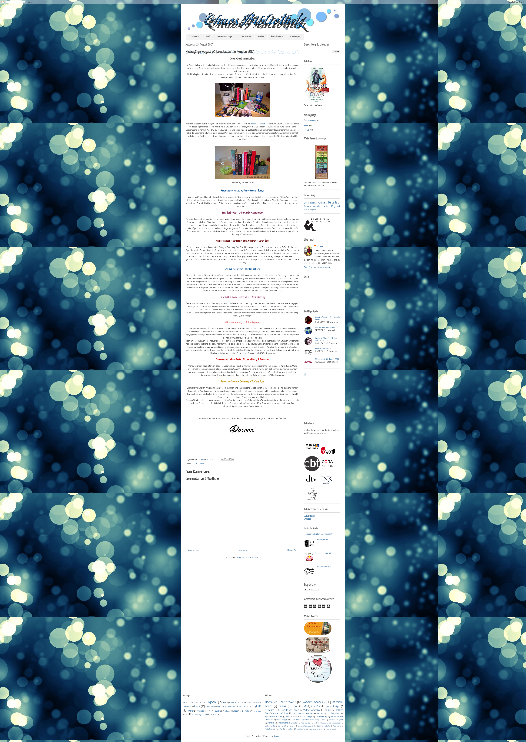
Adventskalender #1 (323, 349)
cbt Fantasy (196, 715)
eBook (306, 130)
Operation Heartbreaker (280, 702)
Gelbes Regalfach (329, 202)
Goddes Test (282, 726)
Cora (203, 703)
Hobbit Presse (210, 707)
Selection (269, 710)
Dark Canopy (281, 720)
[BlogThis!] (225, 459)
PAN (209, 711)
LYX (258, 706)
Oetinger (201, 711)
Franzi (263, 124)
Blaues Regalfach (310, 203)
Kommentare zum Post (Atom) (247, 557)
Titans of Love (288, 706)
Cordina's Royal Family (310, 720)
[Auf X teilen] (227, 459)
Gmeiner (256, 703)
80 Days (295, 723)
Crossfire (315, 706)
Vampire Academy (314, 702)
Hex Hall (327, 710)
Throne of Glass (330, 729)
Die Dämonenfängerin (335, 723)
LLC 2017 (195, 464)
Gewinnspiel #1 (321, 540)
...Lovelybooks (309, 516)
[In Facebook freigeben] (230, 459)
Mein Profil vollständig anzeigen (317, 267)
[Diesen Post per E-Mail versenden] (222, 459)
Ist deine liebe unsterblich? (307, 726)
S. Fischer (228, 711)
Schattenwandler (284, 723)
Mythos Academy (311, 710)
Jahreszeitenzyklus (335, 720)
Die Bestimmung (334, 714)
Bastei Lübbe (188, 703)
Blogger (277, 736)
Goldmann (187, 707)
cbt (186, 714)
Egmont (212, 702)
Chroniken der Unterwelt (302, 714)
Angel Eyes (294, 720)
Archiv (261, 36)
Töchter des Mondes (273, 717)
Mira (190, 711)
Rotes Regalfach (332, 206)
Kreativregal (245, 36)
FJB (224, 703)
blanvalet (245, 711)
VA (305, 706)
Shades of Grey (280, 713)
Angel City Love (306, 723)
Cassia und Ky (321, 717)
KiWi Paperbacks (229, 707)
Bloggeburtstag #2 (323, 553)
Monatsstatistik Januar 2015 (327, 359)
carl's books (257, 711)
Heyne (197, 706)
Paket (202, 464)
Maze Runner (337, 726)
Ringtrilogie (289, 729)
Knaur (251, 707)
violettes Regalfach (310, 210)
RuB (208, 36)
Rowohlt (217, 711)
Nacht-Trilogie (269, 729)
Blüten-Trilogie (306, 717)
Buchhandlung (310, 121)
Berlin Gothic (291, 717)
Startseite (243, 550)
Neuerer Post (193, 550)
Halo (323, 720)
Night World (280, 729)
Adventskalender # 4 (323, 567)
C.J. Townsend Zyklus (320, 723)
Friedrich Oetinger (236, 703)
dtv (205, 714)
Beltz (197, 703)
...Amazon (307, 519)
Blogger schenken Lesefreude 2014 (320, 534)
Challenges (295, 36)
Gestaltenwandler (270, 726)
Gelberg (249, 703)
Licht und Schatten (324, 726)
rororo (213, 714)
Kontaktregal (277, 36)
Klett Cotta (242, 707)
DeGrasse (321, 714)
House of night (332, 706)
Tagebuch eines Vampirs (316, 729)
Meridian (271, 723)
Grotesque (292, 726)
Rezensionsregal (225, 36)
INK (218, 707)
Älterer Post (292, 550)
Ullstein (236, 711)
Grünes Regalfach (313, 206)
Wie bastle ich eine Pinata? (326, 328)
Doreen (201, 459)
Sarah (253, 124)
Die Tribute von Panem (288, 710)
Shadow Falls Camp (301, 729)
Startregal (194, 36)
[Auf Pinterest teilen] (232, 459)
